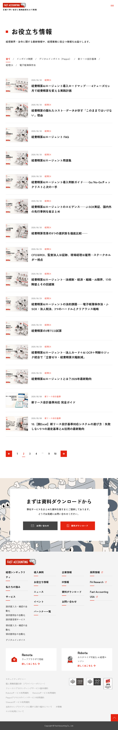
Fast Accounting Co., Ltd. (64, 725)
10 (55, 453)
